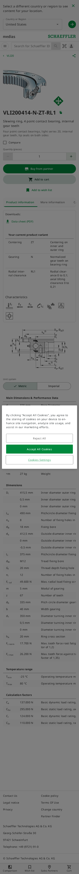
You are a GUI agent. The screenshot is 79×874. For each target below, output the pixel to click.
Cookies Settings (39, 459)
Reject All (39, 438)
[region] (39, 437)
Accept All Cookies (39, 449)
